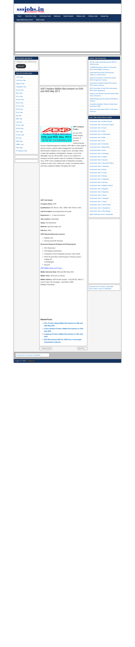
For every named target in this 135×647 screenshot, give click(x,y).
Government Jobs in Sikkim (98, 195)
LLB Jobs (19, 122)
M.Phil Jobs (20, 128)
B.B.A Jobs (19, 103)
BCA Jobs (19, 93)
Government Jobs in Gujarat (98, 156)
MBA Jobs (19, 141)
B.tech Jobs (20, 90)
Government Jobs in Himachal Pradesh (102, 163)
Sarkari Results (68, 16)
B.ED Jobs (19, 109)
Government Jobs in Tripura (98, 201)
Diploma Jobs (20, 83)
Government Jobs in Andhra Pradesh (101, 121)
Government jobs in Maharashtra (100, 147)
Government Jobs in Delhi (97, 137)
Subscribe (21, 66)
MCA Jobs (19, 147)
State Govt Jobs (30, 16)
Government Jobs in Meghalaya (99, 179)
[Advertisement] (67, 37)
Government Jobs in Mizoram (99, 182)
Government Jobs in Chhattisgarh (100, 134)
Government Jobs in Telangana (99, 198)
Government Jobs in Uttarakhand (100, 208)
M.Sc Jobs (19, 131)
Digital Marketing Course (25, 20)
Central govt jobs (45, 16)
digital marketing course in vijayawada (101, 214)
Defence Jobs (93, 16)
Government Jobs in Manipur (98, 176)
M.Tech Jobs (20, 135)
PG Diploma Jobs (21, 151)
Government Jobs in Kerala (98, 169)
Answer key (104, 16)
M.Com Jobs (20, 125)
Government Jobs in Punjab (98, 172)
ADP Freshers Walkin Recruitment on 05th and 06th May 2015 (61, 90)
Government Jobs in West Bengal (100, 211)
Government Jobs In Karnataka (99, 144)
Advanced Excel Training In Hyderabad (101, 286)
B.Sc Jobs (19, 96)
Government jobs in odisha (98, 150)
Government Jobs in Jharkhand (99, 166)
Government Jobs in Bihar (98, 131)
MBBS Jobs (20, 144)
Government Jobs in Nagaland (99, 189)
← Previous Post (45, 348)
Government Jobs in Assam (98, 128)
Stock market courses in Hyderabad (100, 288)
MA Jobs (19, 138)
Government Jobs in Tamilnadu (99, 153)
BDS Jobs (19, 119)
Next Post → (82, 348)
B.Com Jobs (20, 106)
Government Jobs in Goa (97, 140)
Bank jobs (57, 16)
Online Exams (40, 20)
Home (19, 16)
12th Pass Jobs (21, 80)
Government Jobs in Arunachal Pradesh (102, 124)
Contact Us (30, 361)
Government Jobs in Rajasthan (99, 192)
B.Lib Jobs (19, 112)
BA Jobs (18, 115)
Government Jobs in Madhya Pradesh (101, 185)
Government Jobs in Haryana (98, 160)
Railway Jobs (81, 16)
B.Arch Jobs (20, 99)
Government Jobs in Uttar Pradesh (100, 204)
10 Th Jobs (19, 77)
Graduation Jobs (21, 87)
